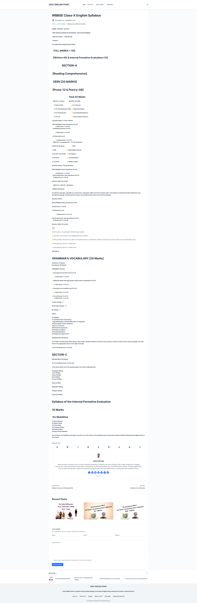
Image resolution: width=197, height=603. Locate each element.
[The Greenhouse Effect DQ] (98, 511)
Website (117, 535)
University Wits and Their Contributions (136, 578)
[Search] (147, 4)
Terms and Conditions (118, 596)
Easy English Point (68, 591)
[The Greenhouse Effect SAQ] (130, 511)
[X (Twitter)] (67, 447)
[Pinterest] (98, 447)
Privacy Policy (99, 596)
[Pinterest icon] (101, 472)
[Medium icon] (105, 472)
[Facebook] (57, 447)
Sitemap (90, 596)
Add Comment (56, 542)
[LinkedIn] (109, 447)
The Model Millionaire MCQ (62, 578)
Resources (110, 4)
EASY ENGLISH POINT (59, 4)
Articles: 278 (98, 476)
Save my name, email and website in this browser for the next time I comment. (73, 560)
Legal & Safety (100, 4)
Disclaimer (108, 596)
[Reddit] (119, 447)
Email (85, 535)
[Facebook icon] (89, 472)
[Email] (129, 447)
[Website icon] (92, 472)
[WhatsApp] (88, 447)
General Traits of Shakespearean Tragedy (83, 578)
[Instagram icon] (98, 472)
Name (54, 535)
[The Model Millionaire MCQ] (66, 511)
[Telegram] (78, 447)
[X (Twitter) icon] (95, 472)
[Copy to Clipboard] (140, 447)
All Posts (90, 4)
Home (84, 4)
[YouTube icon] (108, 472)
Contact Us (83, 596)
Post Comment (57, 564)
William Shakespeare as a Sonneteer (110, 578)
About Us (75, 596)
